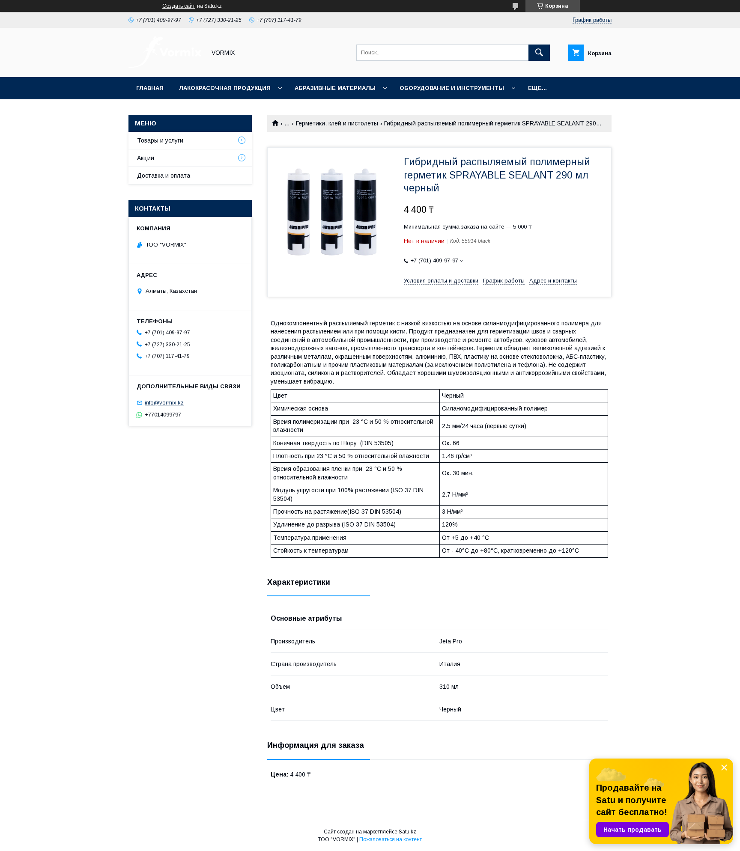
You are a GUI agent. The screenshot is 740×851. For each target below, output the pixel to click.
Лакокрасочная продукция (225, 88)
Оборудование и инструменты (452, 88)
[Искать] (539, 53)
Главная (150, 88)
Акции (145, 158)
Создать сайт (178, 6)
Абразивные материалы (335, 88)
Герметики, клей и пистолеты (337, 123)
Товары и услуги (160, 140)
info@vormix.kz (164, 402)
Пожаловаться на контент (390, 839)
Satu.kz (407, 832)
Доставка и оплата (163, 175)
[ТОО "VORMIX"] (164, 65)
